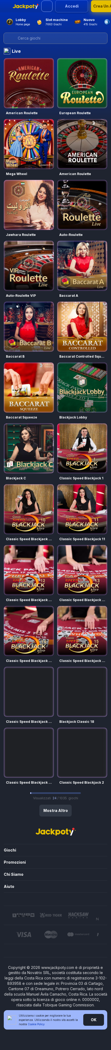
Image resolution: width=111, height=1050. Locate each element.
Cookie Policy (36, 1024)
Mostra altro (55, 810)
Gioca (29, 83)
